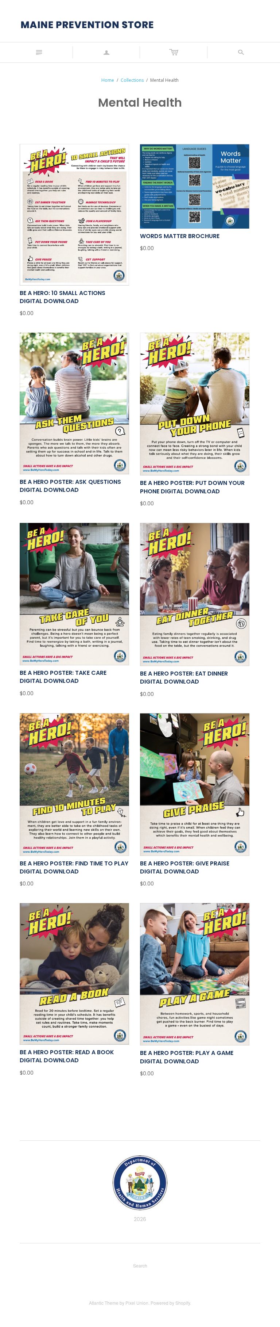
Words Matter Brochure (179, 236)
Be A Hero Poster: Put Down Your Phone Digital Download (192, 487)
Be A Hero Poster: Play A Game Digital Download (186, 1057)
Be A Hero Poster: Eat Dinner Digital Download (184, 677)
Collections (132, 80)
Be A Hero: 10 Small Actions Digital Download (62, 297)
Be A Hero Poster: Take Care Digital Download (63, 677)
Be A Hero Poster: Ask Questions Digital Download (70, 486)
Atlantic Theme (103, 1303)
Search (140, 1265)
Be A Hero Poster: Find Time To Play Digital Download (74, 867)
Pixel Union (136, 1303)
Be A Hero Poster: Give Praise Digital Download (184, 867)
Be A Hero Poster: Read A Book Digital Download (67, 1056)
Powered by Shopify (170, 1303)
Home (107, 80)
